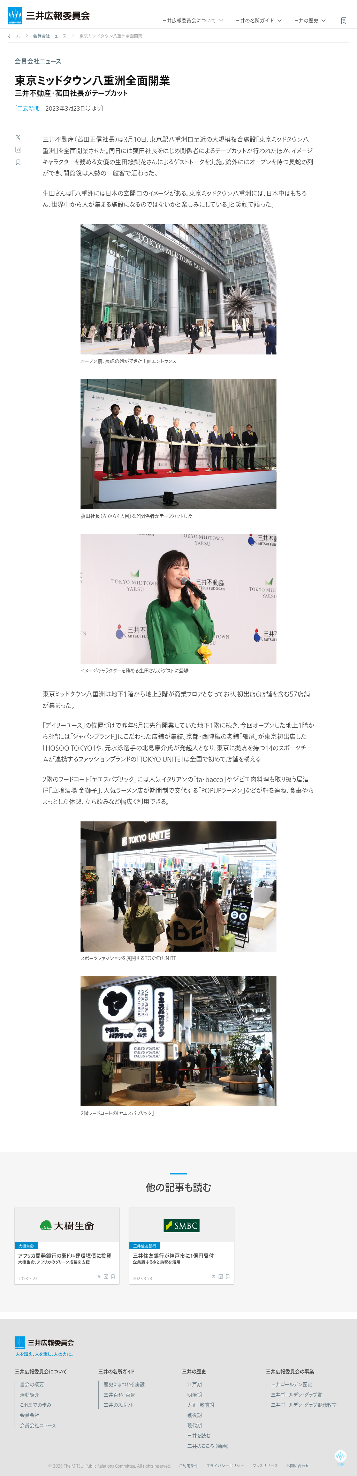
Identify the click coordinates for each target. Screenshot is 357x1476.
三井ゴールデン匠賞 (291, 1384)
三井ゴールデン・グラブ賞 (296, 1394)
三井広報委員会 (49, 17)
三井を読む (199, 1435)
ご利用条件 (188, 1466)
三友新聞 (28, 108)
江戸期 (194, 1384)
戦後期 (194, 1415)
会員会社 (29, 1415)
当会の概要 (32, 1384)
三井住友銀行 (144, 1246)
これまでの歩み (36, 1405)
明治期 (194, 1394)
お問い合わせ (297, 1466)
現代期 (194, 1425)
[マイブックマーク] (343, 19)
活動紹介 (29, 1394)
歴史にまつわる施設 (124, 1384)
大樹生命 (26, 1246)
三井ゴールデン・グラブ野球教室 (304, 1405)
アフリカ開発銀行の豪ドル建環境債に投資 (65, 1258)
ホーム (14, 36)
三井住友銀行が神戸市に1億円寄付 (173, 1258)
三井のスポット (119, 1405)
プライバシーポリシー (225, 1466)
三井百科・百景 (119, 1394)
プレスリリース (265, 1466)
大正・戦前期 (200, 1405)
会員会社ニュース (50, 36)
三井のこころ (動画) (208, 1446)
